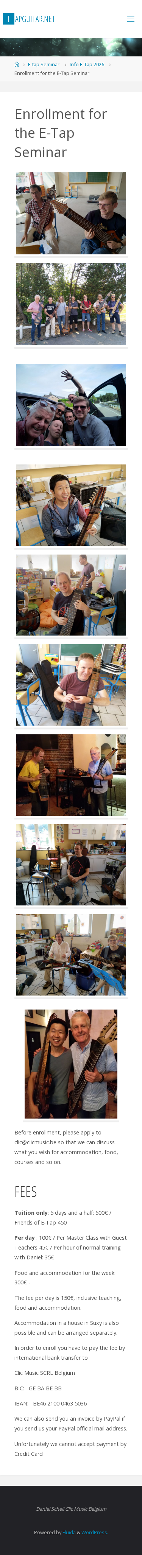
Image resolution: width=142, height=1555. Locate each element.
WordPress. (94, 1532)
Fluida (68, 1532)
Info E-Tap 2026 (87, 64)
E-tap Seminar (43, 64)
